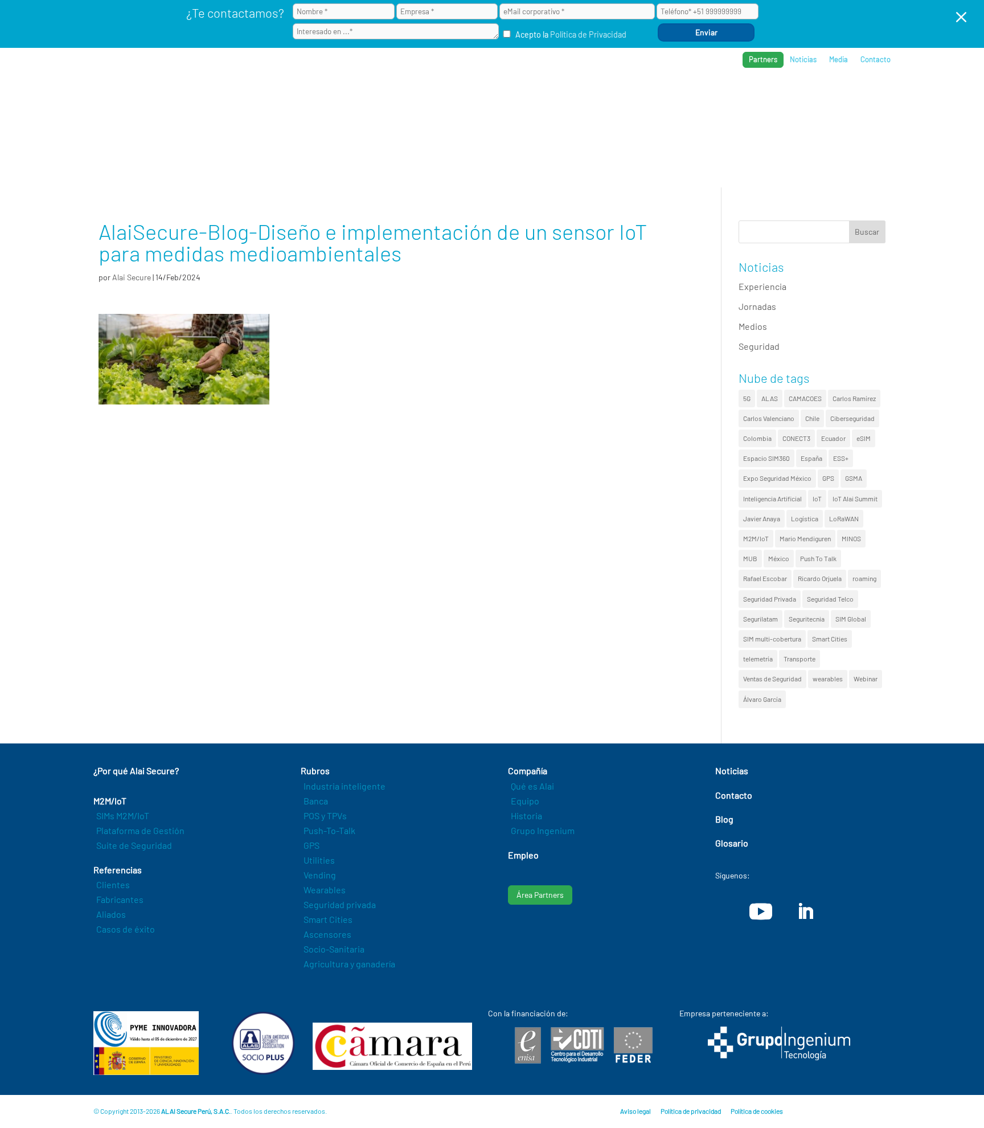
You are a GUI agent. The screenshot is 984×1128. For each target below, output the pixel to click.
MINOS (851, 538)
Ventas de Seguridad (772, 678)
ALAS (769, 398)
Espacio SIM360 (766, 458)
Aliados (111, 914)
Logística (804, 518)
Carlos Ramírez (854, 398)
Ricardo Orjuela (820, 578)
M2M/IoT (756, 538)
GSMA (853, 478)
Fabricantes (120, 899)
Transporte (799, 659)
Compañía (779, 97)
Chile (812, 418)
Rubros (655, 97)
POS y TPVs (325, 815)
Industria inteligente (345, 785)
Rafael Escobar (765, 578)
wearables (828, 678)
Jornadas (757, 306)
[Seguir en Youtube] (761, 911)
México (778, 558)
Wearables (325, 889)
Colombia (757, 438)
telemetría (758, 659)
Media (838, 59)
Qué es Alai (532, 785)
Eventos (834, 97)
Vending (320, 874)
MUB (750, 558)
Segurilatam (760, 619)
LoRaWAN (844, 518)
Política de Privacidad (588, 34)
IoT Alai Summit (855, 498)
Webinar (866, 678)
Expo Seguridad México (777, 478)
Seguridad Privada (769, 599)
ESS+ (840, 458)
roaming (864, 578)
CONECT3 (796, 438)
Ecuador (833, 438)
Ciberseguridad (852, 418)
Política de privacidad (691, 1111)
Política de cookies (757, 1111)
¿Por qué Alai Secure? (521, 97)
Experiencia (762, 286)
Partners (763, 59)
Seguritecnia (807, 619)
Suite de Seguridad (134, 845)
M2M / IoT (602, 97)
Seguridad (759, 346)
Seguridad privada (340, 904)
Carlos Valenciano (768, 418)
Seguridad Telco (830, 599)
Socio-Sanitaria (334, 948)
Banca (316, 800)
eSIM (863, 438)
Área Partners (540, 895)
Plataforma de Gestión (140, 830)
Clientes (113, 884)
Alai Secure (131, 277)
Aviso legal (635, 1111)
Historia (526, 815)
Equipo (525, 800)
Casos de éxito (125, 928)
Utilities (319, 860)
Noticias (803, 59)
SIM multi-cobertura (772, 639)
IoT (817, 498)
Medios (753, 326)
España (811, 458)
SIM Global (850, 619)
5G (747, 398)
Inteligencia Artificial (772, 498)
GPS (828, 478)
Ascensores (327, 934)
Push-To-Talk (329, 830)
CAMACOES (805, 398)
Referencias (715, 97)
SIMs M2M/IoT (122, 815)
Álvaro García (762, 699)
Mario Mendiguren (805, 538)
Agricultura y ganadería (349, 963)
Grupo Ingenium (543, 830)
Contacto (875, 59)
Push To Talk (818, 558)
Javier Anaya (761, 518)
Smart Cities (829, 639)
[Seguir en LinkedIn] (805, 911)
